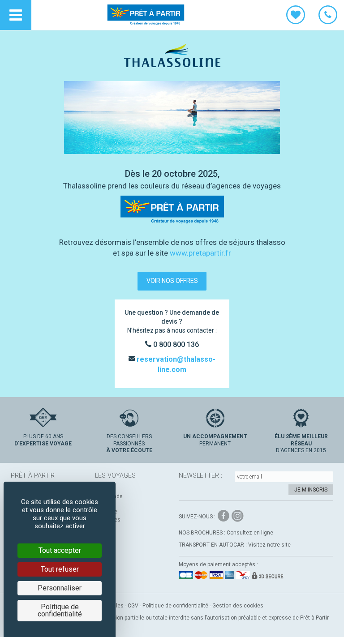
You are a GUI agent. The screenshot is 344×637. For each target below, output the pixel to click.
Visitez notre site (269, 545)
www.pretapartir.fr (200, 252)
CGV (133, 606)
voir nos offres (172, 280)
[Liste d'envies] (296, 15)
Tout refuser (60, 569)
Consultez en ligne (250, 533)
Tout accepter (60, 550)
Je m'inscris (310, 490)
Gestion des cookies (237, 606)
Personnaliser (60, 588)
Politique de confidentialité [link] (60, 610)
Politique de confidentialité (175, 606)
